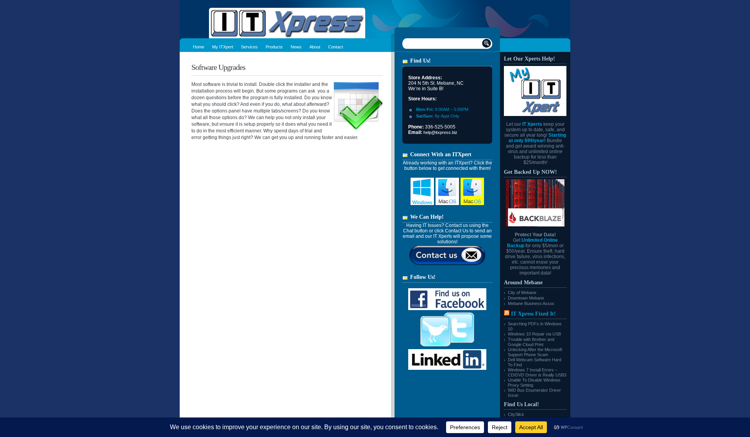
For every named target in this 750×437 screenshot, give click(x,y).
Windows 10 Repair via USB (534, 334)
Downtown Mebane (526, 298)
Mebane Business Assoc (531, 303)
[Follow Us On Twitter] (447, 347)
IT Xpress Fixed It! (533, 314)
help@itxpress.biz (440, 132)
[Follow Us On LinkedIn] (447, 368)
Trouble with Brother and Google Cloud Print (531, 342)
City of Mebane (522, 292)
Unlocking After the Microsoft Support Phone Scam (535, 352)
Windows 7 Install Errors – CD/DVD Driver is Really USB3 (537, 372)
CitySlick (516, 414)
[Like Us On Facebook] (447, 308)
